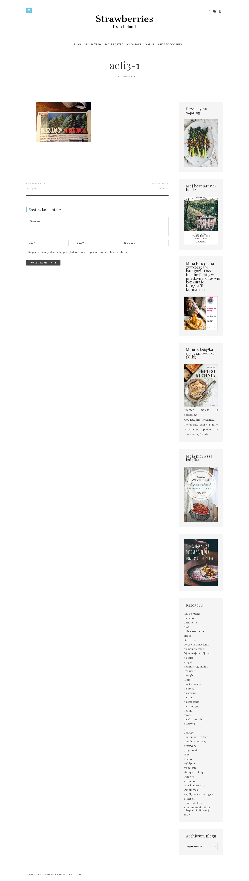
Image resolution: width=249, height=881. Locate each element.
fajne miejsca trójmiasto (198, 654)
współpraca (191, 790)
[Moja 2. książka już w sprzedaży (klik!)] (201, 386)
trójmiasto (190, 768)
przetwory (190, 746)
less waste (190, 671)
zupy (187, 815)
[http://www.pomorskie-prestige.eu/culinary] (201, 563)
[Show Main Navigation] (29, 10)
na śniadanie (191, 702)
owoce (187, 715)
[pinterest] (220, 11)
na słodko (190, 693)
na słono (189, 698)
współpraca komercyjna (198, 795)
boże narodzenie (194, 632)
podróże (189, 733)
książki (188, 662)
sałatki (188, 759)
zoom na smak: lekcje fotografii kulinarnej (197, 809)
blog (186, 627)
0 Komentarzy (126, 76)
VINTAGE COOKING (170, 44)
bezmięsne (190, 623)
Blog (77, 44)
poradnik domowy (195, 742)
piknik (188, 728)
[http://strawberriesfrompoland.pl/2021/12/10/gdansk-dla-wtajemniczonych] (201, 220)
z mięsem (189, 799)
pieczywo (189, 724)
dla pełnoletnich (194, 649)
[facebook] (209, 11)
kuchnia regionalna (196, 667)
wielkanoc (190, 781)
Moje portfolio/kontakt (123, 44)
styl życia (189, 764)
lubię (187, 680)
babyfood (189, 618)
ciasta (187, 636)
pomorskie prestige (196, 737)
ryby (186, 755)
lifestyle (188, 676)
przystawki (190, 750)
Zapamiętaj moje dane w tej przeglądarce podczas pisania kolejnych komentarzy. (78, 252)
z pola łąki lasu (193, 803)
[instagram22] (214, 11)
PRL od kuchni (192, 614)
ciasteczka (190, 640)
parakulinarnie (193, 720)
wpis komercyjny (194, 786)
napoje (188, 711)
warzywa (189, 777)
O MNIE (149, 44)
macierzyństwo (193, 684)
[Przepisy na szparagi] (201, 143)
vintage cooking (194, 772)
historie (188, 658)
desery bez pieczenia (196, 645)
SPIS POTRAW (93, 44)
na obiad (189, 689)
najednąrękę (191, 706)
